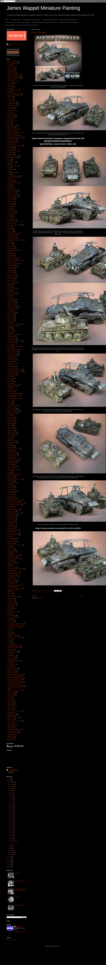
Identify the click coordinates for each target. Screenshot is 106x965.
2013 (9, 864)
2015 (9, 860)
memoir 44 (10, 425)
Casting (9, 167)
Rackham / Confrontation (13, 509)
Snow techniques (12, 573)
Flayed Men (10, 280)
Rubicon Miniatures (12, 541)
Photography (11, 492)
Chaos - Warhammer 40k (13, 176)
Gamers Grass (11, 304)
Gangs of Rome (11, 309)
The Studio (10, 618)
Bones (9, 159)
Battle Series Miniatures (13, 128)
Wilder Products (11, 716)
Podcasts (10, 496)
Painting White (11, 481)
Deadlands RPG (11, 236)
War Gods (10, 665)
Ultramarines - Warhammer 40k (15, 637)
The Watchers (11, 620)
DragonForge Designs (13, 250)
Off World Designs (12, 462)
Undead (10, 640)
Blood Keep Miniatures (13, 150)
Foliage (9, 285)
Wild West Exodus (12, 714)
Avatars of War (11, 108)
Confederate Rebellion (13, 196)
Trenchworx (10, 628)
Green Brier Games (12, 337)
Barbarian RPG (11, 117)
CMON (9, 186)
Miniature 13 (10, 435)
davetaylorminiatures (13, 769)
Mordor (9, 439)
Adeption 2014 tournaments (14, 78)
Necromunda (11, 447)
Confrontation (11, 198)
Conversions (11, 203)
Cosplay (10, 208)
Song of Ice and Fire (12, 580)
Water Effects (11, 700)
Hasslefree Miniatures (13, 351)
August (11, 790)
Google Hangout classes (13, 334)
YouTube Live (11, 737)
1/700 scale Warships (13, 63)
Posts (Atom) (40, 597)
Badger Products (11, 115)
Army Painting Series (12, 103)
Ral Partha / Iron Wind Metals (14, 513)
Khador (9, 388)
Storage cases (11, 598)
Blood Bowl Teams (15, 19)
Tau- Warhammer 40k (13, 612)
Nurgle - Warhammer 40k (13, 459)
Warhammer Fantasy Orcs (14, 684)
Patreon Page (11, 486)
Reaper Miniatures (12, 514)
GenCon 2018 (11, 321)
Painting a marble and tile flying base (69, 22)
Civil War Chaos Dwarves (13, 182)
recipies (9, 524)
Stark (9, 591)
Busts (9, 164)
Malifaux (10, 415)
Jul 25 (12, 803)
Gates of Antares (11, 312)
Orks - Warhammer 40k (13, 469)
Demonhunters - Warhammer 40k (15, 240)
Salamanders (11, 543)
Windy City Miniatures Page (14, 717)
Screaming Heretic (12, 551)
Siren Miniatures (11, 567)
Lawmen (10, 403)
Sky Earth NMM (11, 570)
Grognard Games (12, 342)
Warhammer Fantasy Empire (14, 681)
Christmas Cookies (12, 177)
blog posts (10, 144)
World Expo (10, 727)
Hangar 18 (10, 348)
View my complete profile (19, 931)
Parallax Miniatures (12, 482)
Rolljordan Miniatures (13, 538)
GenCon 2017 (11, 319)
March (10, 850)
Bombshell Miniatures (13, 157)
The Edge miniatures (12, 617)
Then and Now (11, 622)
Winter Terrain (11, 719)
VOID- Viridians (11, 659)
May (10, 846)
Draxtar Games (11, 253)
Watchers (10, 699)
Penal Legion (11, 487)
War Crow (10, 662)
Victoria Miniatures (12, 655)
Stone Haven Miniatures (13, 596)
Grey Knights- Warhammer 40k (15, 341)
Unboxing (10, 639)
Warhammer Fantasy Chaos (14, 676)
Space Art (10, 583)
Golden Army (11, 331)
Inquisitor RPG (11, 378)
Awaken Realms (11, 110)
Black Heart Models (12, 134)
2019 (9, 778)
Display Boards (11, 246)
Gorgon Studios (11, 336)
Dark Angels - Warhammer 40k (15, 221)
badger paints (11, 113)
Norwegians (10, 457)
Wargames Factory (12, 671)
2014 (9, 862)
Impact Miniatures (12, 368)
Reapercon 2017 (11, 521)
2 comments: (49, 590)
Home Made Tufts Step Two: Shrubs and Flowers (20, 890)
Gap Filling (10, 310)
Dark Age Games (11, 219)
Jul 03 (12, 838)
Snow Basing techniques (13, 572)
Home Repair (11, 361)
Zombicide (10, 739)
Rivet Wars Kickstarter (13, 530)
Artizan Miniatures (12, 105)
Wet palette (10, 707)
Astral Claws (10, 107)
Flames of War (11, 278)
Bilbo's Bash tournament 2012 (14, 132)
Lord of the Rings (12, 408)
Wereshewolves (11, 705)
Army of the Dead (12, 102)
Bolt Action (10, 154)
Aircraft (9, 88)
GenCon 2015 (11, 315)
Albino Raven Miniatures (13, 90)
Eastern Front (11, 257)
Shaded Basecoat (12, 556)
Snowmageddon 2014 (13, 575)
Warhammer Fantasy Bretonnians (15, 674)
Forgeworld (10, 287)
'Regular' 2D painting (12, 61)
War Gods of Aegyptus (13, 667)
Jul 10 (12, 824)
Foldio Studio (11, 284)
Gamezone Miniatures (13, 307)
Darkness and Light (12, 235)
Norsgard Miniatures (12, 455)
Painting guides (11, 477)
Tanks (9, 610)
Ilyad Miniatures (11, 366)
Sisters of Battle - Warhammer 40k (15, 568)
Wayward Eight (11, 702)
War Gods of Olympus (13, 669)
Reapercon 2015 (11, 518)
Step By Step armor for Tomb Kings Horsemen (17, 22)
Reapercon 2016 (11, 519)
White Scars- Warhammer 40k (14, 710)
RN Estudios (10, 531)
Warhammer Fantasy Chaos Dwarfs (16, 677)
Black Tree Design (12, 139)
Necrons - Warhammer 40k (14, 449)
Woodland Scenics (12, 724)
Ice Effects (10, 364)
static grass (10, 593)
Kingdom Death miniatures (14, 395)
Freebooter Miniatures (13, 292)
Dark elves (10, 228)
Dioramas (10, 245)
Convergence (11, 201)
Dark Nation (10, 230)
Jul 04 (12, 836)
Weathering (10, 704)
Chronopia (10, 179)
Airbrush (10, 85)
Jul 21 (12, 811)
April (10, 848)
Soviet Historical (11, 582)
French (9, 295)
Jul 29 (12, 797)
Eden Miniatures (11, 262)
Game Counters (11, 300)
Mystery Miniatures (12, 442)
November (11, 784)
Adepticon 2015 (11, 68)
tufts (9, 630)
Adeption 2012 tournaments (14, 75)
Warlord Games (11, 692)
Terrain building (11, 615)
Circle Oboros (11, 181)
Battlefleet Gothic (11, 130)
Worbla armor (11, 726)
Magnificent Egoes (12, 413)
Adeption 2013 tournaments (14, 76)
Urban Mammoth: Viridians (14, 647)
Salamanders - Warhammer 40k (15, 545)
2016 (9, 858)
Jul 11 (12, 822)
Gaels (9, 297)
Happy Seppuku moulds (13, 349)
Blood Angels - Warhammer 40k (15, 145)
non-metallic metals (12, 454)
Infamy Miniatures (12, 373)
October (11, 786)
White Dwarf (10, 709)
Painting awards (11, 476)
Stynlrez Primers (11, 601)
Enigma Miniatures (12, 267)
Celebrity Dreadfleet (12, 172)
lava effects (10, 401)
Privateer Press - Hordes (13, 501)
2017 (9, 856)
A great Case (17, 873)
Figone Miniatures (12, 275)
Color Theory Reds (12, 193)
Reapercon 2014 (11, 516)
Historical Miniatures (12, 354)
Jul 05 (12, 834)
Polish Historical (11, 497)
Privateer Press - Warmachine (14, 504)
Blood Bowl (10, 147)
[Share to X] (58, 591)
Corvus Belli (10, 206)
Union (9, 642)
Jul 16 (12, 819)
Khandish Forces (11, 390)
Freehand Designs (12, 294)
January (11, 854)
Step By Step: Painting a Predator (31, 19)
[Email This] (54, 591)
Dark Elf (9, 226)
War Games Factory (12, 664)
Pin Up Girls (10, 494)
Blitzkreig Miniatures (12, 142)
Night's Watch (11, 450)
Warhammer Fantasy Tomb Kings (15, 686)
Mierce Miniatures (12, 433)
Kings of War (11, 396)
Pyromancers (11, 508)
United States (11, 644)
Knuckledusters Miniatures (14, 398)
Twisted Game (11, 633)
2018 (9, 780)
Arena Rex (10, 98)
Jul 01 (12, 840)
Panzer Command (38, 32)
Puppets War (11, 506)
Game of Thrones (12, 302)
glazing (9, 327)
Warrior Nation (11, 694)
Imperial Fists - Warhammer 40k (15, 369)
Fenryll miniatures (12, 273)
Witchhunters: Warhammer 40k (15, 721)
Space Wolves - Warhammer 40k (15, 588)
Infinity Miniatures (12, 374)
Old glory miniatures (12, 465)
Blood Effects (11, 149)
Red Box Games (11, 526)
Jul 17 (12, 817)
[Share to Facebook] (59, 591)
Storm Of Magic (11, 600)
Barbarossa (10, 118)
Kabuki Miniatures (12, 386)
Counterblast (11, 209)
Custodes (10, 218)
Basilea (9, 122)
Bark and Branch (11, 120)
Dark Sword (10, 231)
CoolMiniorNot (11, 204)
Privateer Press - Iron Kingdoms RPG (16, 503)
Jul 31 (12, 793)
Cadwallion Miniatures (13, 166)
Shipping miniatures (12, 563)
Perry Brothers (11, 489)
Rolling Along (18, 897)
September (11, 788)
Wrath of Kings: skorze (13, 732)
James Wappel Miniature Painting (43, 8)
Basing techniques (12, 125)
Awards (9, 112)
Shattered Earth (11, 561)
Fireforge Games (11, 277)
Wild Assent (10, 712)
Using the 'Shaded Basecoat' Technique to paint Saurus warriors (59, 19)
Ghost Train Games (12, 326)
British (9, 160)
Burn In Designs (11, 162)
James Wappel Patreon (13, 385)
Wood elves (10, 722)
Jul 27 (12, 801)
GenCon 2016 (11, 317)
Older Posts (81, 595)
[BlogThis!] (56, 591)
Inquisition (10, 376)
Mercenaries (10, 427)
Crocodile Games (12, 213)
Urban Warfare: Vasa (12, 652)
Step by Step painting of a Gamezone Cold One (44, 22)
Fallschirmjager (11, 270)
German (10, 322)
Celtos (9, 174)
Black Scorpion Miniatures (14, 135)
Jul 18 (12, 815)
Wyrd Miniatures (11, 736)
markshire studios (12, 422)
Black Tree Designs (12, 140)
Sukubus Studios (11, 603)
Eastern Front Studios (13, 258)
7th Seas (10, 64)
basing (9, 123)
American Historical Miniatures (15, 93)
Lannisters (10, 400)
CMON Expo (10, 187)
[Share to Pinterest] (61, 591)
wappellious (18, 926)
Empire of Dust (11, 265)
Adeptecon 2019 (11, 66)
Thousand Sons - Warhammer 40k (15, 623)
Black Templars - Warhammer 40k (15, 137)
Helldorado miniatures (13, 353)
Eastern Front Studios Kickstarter (15, 260)
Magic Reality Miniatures (13, 412)
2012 (9, 866)
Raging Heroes (11, 511)
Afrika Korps (10, 80)
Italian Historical (11, 381)
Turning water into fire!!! (20, 881)
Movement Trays (11, 440)
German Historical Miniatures (14, 324)
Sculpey (10, 553)
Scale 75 (10, 546)
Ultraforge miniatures (12, 635)
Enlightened (10, 268)
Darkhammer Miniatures (13, 233)
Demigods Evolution (12, 238)
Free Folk (10, 290)
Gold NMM (10, 329)
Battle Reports (11, 127)
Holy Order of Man (12, 359)
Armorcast (10, 100)
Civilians (10, 184)
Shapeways (10, 560)
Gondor (9, 332)
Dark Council (11, 223)
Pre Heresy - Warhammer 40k (14, 499)
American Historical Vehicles (14, 95)
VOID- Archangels (12, 657)
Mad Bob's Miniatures (13, 410)
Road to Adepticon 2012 (13, 533)
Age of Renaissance (12, 81)
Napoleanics (11, 445)
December (11, 782)
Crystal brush (11, 216)
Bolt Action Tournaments (13, 155)
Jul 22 (12, 809)
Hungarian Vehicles (12, 363)
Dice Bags (10, 241)
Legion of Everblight (12, 405)
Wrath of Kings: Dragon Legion (15, 729)
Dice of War (10, 243)
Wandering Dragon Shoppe (14, 660)
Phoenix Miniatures (12, 491)
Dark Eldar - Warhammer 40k (14, 225)
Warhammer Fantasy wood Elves (15, 690)
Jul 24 (12, 805)
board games (11, 152)
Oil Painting (10, 464)
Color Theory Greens (12, 189)
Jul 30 (12, 795)
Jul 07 (12, 830)
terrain (9, 613)
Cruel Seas (10, 214)
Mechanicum (11, 423)
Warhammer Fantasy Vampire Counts (16, 687)
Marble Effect (11, 420)
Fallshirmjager (11, 272)
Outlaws (10, 471)
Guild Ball (10, 344)
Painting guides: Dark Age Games (15, 479)
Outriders (10, 472)
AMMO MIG (10, 96)
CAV (9, 171)
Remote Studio (11, 528)
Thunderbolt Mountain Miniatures (15, 625)
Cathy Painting (11, 169)
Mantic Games (11, 417)
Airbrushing (10, 86)
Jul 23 (12, 807)
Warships (10, 697)
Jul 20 (12, 813)
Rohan (9, 536)
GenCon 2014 (11, 314)
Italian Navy (10, 383)
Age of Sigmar (11, 83)
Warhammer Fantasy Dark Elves (15, 679)
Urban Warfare (11, 649)
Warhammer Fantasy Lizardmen (15, 682)
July (10, 792)
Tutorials (10, 632)
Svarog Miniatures (12, 605)
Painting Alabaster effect (13, 474)
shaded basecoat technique (14, 558)
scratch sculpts (11, 550)
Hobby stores (11, 358)
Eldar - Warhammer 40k (13, 263)
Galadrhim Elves (11, 299)
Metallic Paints (11, 430)
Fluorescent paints (12, 282)
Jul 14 (12, 820)
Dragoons (10, 251)
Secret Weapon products (13, 555)
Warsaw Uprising (12, 695)
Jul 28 (12, 799)
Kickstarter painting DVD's (14, 393)
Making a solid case (19, 905)
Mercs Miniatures (12, 428)
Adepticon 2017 (11, 71)
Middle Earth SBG (12, 432)
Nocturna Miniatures (12, 452)
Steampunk (10, 595)
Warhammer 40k (11, 672)
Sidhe (9, 565)
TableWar (10, 607)
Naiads (9, 444)
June (10, 844)
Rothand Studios (11, 540)
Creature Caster (11, 211)
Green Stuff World (12, 339)
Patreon (9, 484)
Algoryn (9, 91)
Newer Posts (35, 595)
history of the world (12, 356)
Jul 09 (12, 826)
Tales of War (10, 608)
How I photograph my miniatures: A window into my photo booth (22, 25)
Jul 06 (12, 832)
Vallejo (9, 654)
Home (6, 19)
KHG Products (11, 391)
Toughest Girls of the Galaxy (14, 627)
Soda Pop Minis (11, 578)
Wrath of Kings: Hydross (13, 731)
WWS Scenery (11, 734)
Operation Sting (11, 467)
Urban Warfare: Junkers (13, 650)
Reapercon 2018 (11, 523)
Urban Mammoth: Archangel (14, 645)
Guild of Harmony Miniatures (14, 346)
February (11, 852)
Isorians (9, 380)
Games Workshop (12, 305)
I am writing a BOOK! (12, 771)
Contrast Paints (11, 199)
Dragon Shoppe (11, 248)
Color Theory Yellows (12, 194)
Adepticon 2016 (11, 69)
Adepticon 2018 (11, 73)
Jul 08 (12, 828)
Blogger (59, 946)
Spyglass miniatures (12, 590)
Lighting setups (11, 406)
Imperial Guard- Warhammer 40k (15, 371)
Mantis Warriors (11, 418)
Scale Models (11, 548)
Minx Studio (10, 437)
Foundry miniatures (12, 289)
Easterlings (10, 255)
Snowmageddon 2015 (13, 577)
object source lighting (12, 460)
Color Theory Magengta (13, 191)
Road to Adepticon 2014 (13, 535)
